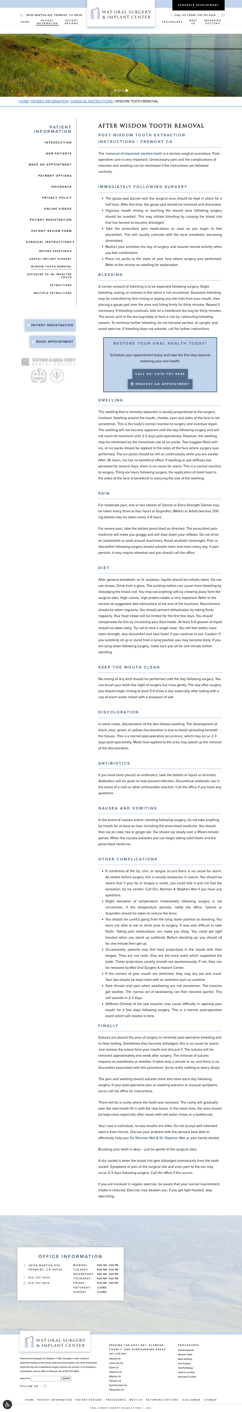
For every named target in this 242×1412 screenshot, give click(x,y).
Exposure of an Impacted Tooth (49, 276)
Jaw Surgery (184, 1363)
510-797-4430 (39, 1277)
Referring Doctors (162, 1400)
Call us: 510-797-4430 (160, 374)
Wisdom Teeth (185, 1354)
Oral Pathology (185, 1368)
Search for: (25, 1378)
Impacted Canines (187, 1376)
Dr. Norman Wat (142, 1138)
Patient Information (49, 101)
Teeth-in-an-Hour (186, 1372)
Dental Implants (186, 1350)
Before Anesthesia (55, 251)
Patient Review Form (51, 231)
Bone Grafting (185, 1359)
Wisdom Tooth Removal (51, 266)
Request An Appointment (162, 384)
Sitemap (210, 1400)
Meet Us (136, 1400)
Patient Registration (51, 220)
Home (25, 22)
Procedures (172, 22)
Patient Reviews (89, 1400)
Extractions (61, 285)
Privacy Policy (57, 198)
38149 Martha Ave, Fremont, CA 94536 (54, 15)
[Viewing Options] (7, 1404)
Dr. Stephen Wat (172, 1138)
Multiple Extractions (53, 293)
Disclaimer (191, 1400)
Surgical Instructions (92, 101)
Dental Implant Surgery (50, 258)
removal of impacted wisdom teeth (134, 153)
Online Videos (58, 209)
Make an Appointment (50, 164)
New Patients (59, 153)
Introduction (58, 142)
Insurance (61, 187)
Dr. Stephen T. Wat (52, 1358)
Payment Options (55, 176)
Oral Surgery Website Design (110, 1408)
